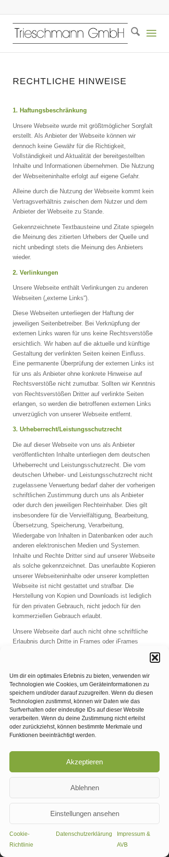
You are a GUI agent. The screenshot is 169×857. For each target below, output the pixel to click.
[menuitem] (131, 33)
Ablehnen (84, 788)
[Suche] (131, 33)
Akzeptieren (84, 762)
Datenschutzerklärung (84, 834)
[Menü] (151, 33)
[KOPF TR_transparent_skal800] (70, 33)
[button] (155, 657)
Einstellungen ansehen (84, 813)
